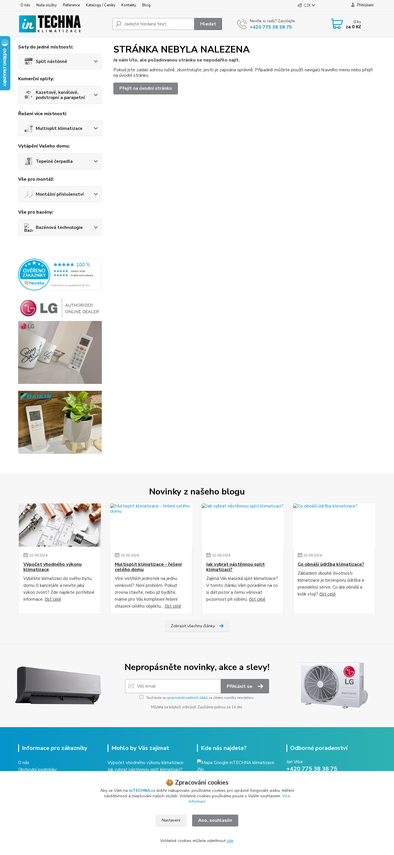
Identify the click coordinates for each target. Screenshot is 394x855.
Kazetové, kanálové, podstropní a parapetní (60, 94)
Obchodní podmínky (37, 769)
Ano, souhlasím (215, 820)
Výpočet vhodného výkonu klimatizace (52, 567)
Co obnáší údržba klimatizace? (331, 564)
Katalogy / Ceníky (100, 5)
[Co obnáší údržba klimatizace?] (334, 525)
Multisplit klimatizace (59, 128)
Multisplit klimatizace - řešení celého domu (148, 567)
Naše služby (46, 5)
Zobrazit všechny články (193, 626)
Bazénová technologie (59, 227)
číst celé (53, 599)
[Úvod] (63, 24)
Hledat (208, 24)
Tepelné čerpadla (54, 161)
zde (230, 840)
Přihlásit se (240, 686)
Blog (146, 5)
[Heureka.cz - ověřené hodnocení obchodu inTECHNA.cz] (60, 274)
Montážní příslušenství (60, 194)
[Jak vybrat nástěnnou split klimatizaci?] (243, 525)
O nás (25, 5)
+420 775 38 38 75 (271, 27)
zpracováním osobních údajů (187, 698)
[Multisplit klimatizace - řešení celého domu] (151, 525)
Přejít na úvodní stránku (145, 88)
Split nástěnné (51, 61)
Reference (71, 5)
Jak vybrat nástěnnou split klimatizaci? (235, 567)
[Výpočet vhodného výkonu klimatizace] (60, 525)
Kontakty (128, 5)
